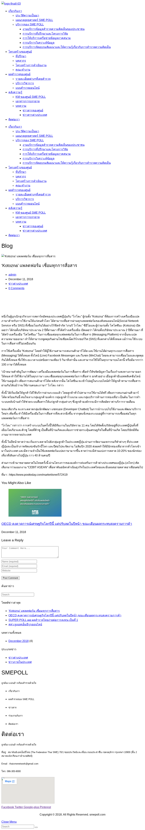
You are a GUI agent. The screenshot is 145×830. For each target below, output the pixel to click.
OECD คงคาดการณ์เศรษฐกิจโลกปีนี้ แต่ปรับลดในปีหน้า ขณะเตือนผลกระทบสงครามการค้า (66, 524)
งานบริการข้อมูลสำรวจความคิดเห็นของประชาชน (54, 29)
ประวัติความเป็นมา (27, 15)
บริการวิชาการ (25, 83)
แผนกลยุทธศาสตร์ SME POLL (34, 20)
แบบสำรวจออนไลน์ (28, 87)
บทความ (21, 105)
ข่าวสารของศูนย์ (33, 110)
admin (12, 274)
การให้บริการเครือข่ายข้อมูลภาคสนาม (47, 38)
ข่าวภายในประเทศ (20, 662)
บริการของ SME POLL (30, 24)
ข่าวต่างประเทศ (18, 283)
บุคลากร (21, 60)
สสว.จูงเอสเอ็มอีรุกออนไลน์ (25, 624)
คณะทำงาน (23, 69)
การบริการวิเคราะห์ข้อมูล (38, 42)
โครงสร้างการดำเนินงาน (31, 65)
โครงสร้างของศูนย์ (20, 51)
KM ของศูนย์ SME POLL (31, 96)
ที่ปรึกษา (21, 56)
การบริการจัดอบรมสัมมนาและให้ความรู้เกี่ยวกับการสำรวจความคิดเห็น (67, 47)
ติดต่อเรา (14, 119)
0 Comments (16, 288)
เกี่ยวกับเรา (15, 11)
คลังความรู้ (15, 92)
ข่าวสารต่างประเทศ (35, 114)
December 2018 (18, 640)
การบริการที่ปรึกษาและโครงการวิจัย (45, 33)
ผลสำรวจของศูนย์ (19, 74)
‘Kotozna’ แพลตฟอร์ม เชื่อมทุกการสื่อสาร (34, 610)
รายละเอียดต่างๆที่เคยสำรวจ (33, 78)
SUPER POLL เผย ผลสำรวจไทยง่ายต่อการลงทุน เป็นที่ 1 (43, 619)
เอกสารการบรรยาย (28, 101)
